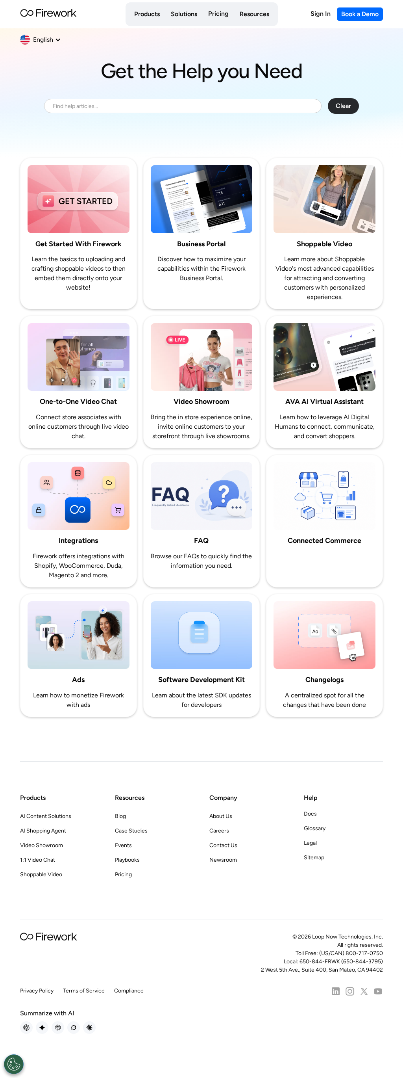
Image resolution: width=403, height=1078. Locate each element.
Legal (310, 843)
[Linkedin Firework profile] (335, 991)
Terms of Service (84, 990)
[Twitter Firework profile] (364, 991)
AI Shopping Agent (43, 830)
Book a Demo (360, 14)
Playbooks (127, 860)
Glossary (314, 828)
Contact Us (223, 845)
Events (123, 845)
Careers (219, 830)
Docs (310, 813)
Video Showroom (41, 845)
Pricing (218, 13)
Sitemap (314, 857)
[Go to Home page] (48, 14)
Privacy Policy (37, 990)
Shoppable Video (41, 874)
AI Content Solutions (45, 816)
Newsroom (223, 860)
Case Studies (131, 830)
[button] (147, 14)
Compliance (129, 990)
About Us (220, 816)
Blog (120, 816)
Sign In (321, 13)
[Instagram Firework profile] (350, 991)
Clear (343, 106)
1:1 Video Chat (37, 860)
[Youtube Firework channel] (378, 991)
